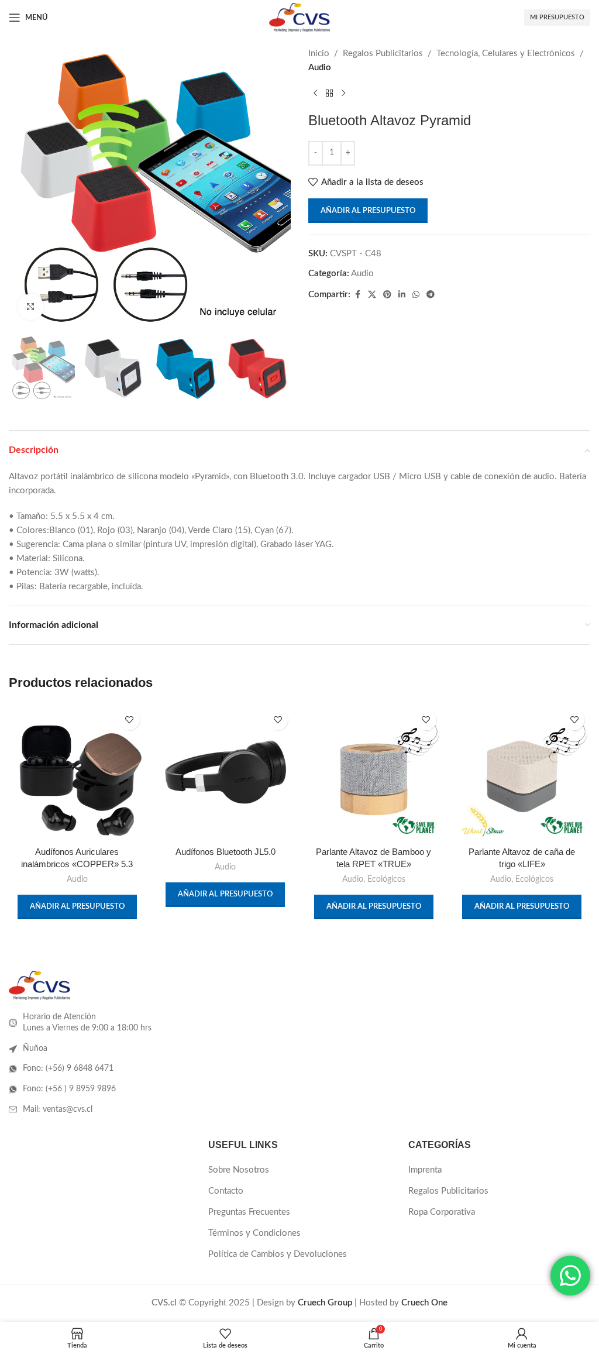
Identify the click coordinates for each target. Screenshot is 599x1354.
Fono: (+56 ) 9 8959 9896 (69, 1089)
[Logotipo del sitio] (299, 17)
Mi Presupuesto (557, 17)
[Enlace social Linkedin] (402, 295)
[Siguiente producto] (343, 94)
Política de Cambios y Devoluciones (277, 1254)
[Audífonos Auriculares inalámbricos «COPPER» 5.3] (77, 772)
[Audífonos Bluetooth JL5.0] (225, 772)
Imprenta (425, 1170)
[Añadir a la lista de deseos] (129, 720)
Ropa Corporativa (441, 1212)
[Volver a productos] (329, 94)
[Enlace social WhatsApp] (416, 295)
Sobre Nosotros (238, 1170)
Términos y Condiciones (254, 1233)
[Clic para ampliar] (31, 307)
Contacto (225, 1191)
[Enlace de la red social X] (372, 295)
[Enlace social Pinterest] (387, 295)
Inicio (318, 53)
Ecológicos (386, 879)
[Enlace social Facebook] (357, 295)
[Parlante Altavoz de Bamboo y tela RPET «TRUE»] (373, 772)
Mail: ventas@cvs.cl (57, 1109)
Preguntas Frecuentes (249, 1212)
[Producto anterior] (315, 94)
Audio (319, 67)
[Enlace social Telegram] (430, 295)
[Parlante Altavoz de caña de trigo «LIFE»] (522, 772)
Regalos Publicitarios (383, 53)
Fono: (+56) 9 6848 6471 (68, 1068)
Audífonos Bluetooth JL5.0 (225, 852)
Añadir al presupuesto (368, 211)
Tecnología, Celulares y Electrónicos (505, 53)
